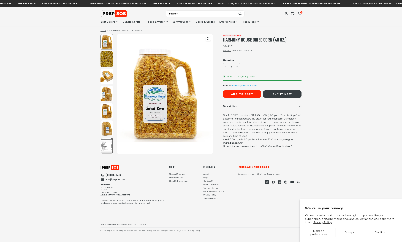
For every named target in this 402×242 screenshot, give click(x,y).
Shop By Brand (176, 177)
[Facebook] (279, 182)
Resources (209, 167)
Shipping (227, 50)
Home (103, 30)
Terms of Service (210, 188)
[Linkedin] (298, 182)
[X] (267, 182)
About (206, 174)
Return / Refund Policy (213, 191)
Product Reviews (211, 184)
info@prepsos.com (115, 180)
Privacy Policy (209, 195)
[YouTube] (292, 182)
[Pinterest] (286, 182)
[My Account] (286, 14)
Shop (171, 167)
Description (230, 106)
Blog (205, 177)
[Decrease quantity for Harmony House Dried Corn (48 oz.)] (225, 66)
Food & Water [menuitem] (156, 21)
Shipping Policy (210, 198)
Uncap (197, 230)
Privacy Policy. (322, 222)
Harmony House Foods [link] (244, 85)
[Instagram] (273, 182)
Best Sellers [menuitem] (107, 21)
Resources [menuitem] (249, 21)
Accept (349, 232)
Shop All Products (177, 174)
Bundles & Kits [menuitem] (131, 21)
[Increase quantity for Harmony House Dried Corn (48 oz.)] (237, 66)
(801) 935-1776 (113, 175)
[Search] (240, 14)
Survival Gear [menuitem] (180, 21)
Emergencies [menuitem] (227, 21)
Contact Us (208, 181)
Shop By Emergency (178, 181)
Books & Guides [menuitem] (205, 21)
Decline (380, 232)
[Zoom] (208, 38)
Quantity (228, 60)
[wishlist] (292, 14)
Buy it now (282, 94)
